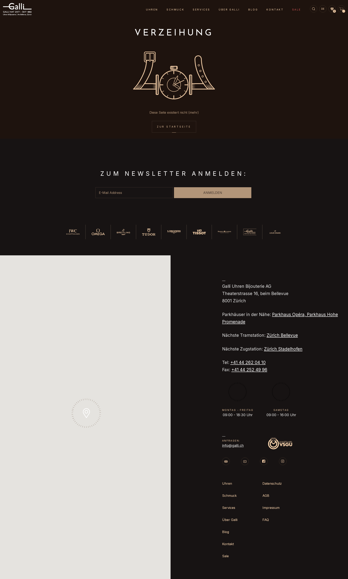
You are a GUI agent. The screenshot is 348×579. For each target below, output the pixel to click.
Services (201, 9)
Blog (253, 9)
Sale (296, 9)
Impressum (271, 508)
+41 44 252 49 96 (249, 369)
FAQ (265, 520)
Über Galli (229, 9)
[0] (332, 9)
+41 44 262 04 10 (248, 362)
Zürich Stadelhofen (283, 348)
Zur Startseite (174, 126)
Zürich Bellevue (282, 335)
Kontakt (275, 9)
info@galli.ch (233, 445)
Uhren (152, 9)
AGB (265, 496)
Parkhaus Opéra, (289, 314)
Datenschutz (272, 483)
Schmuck (175, 9)
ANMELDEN (212, 193)
